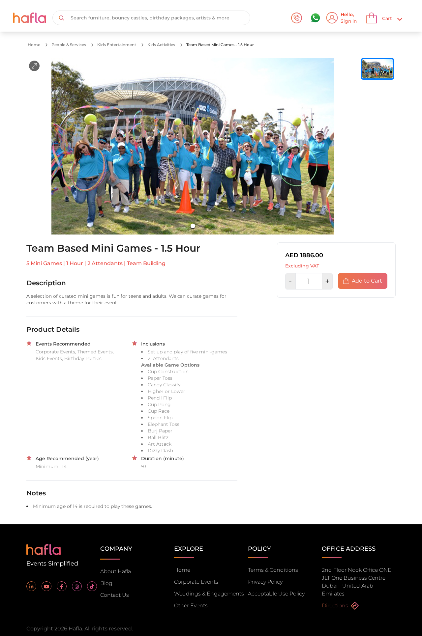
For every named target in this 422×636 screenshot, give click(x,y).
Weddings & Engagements (209, 594)
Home (34, 44)
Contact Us (114, 595)
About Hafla (115, 571)
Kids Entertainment (116, 44)
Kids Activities (161, 44)
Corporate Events (196, 582)
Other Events (191, 605)
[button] (192, 146)
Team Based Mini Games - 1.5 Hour (220, 44)
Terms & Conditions (273, 570)
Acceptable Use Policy (276, 594)
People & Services (68, 44)
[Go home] (43, 549)
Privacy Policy (265, 582)
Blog (106, 583)
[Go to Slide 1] (193, 226)
